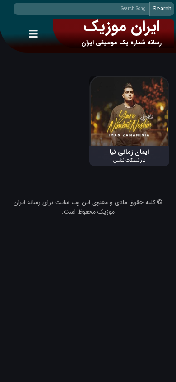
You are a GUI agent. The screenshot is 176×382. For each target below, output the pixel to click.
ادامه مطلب (154, 80)
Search (162, 9)
